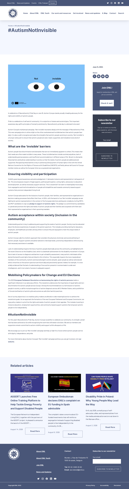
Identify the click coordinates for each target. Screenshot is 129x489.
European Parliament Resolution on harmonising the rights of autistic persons (44, 280)
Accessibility (104, 485)
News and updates (92, 13)
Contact (112, 13)
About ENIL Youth (43, 458)
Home (25, 13)
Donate (52, 3)
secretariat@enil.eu (77, 470)
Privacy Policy (90, 485)
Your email (107, 140)
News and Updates (23, 3)
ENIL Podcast (43, 3)
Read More (35, 431)
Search (121, 13)
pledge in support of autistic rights (42, 204)
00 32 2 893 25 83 (75, 467)
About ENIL (11, 3)
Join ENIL (40, 465)
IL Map (104, 13)
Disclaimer (117, 485)
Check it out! (107, 103)
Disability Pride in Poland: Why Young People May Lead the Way (102, 400)
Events (34, 3)
